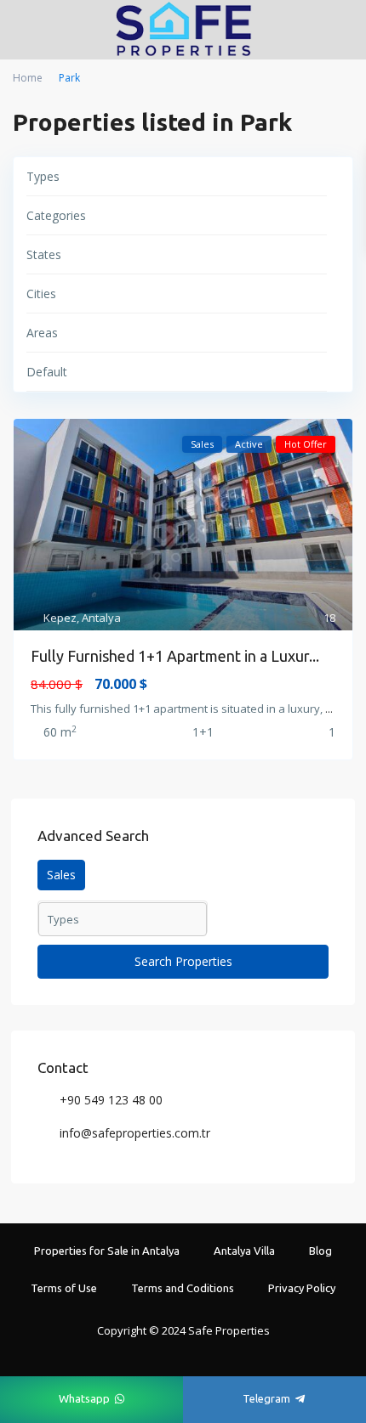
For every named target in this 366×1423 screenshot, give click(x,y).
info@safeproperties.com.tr (135, 1133)
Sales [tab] (61, 875)
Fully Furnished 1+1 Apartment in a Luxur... (175, 655)
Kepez (60, 617)
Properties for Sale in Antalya (107, 1250)
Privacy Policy (301, 1288)
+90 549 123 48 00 (111, 1100)
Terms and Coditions (182, 1288)
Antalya (101, 617)
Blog (320, 1250)
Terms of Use (64, 1288)
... (329, 708)
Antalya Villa (244, 1250)
